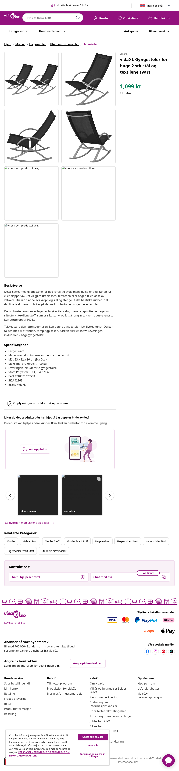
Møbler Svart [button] (30, 541)
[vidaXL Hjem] (12, 16)
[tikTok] (171, 651)
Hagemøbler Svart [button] (127, 541)
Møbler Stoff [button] (52, 541)
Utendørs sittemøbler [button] (53, 551)
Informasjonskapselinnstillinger (111, 716)
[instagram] (155, 651)
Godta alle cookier (92, 736)
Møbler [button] (11, 541)
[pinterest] (163, 651)
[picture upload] (80, 449)
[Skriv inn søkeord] (78, 17)
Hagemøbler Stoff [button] (156, 541)
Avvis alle (93, 745)
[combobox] (52, 17)
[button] (70, 5)
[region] (57, 747)
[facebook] (147, 651)
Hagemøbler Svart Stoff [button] (20, 551)
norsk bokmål (155, 5)
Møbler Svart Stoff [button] (77, 541)
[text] (131, 87)
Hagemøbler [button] (102, 541)
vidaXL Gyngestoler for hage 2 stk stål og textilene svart (144, 65)
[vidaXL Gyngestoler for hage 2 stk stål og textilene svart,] (31, 79)
